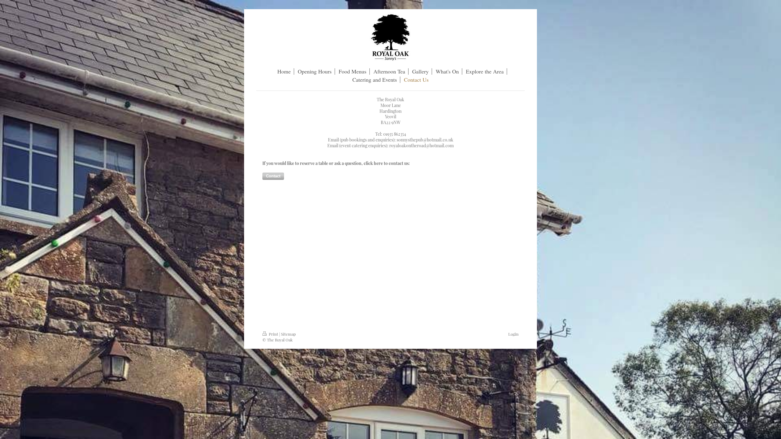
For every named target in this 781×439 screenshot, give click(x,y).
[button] (273, 176)
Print (273, 334)
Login (513, 334)
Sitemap (288, 334)
